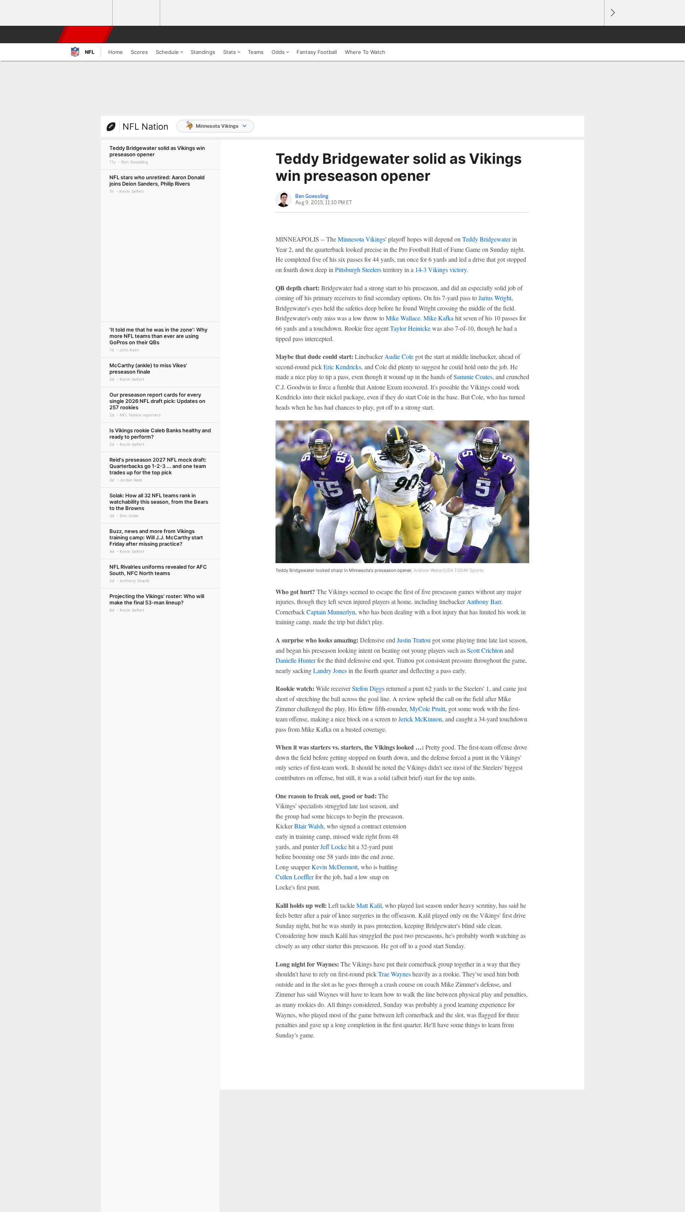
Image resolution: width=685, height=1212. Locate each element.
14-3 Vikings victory (441, 269)
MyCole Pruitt (427, 708)
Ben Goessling (312, 196)
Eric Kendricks (342, 366)
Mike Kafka (438, 318)
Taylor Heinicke (410, 328)
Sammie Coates (472, 376)
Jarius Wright (494, 297)
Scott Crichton (485, 650)
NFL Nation (145, 126)
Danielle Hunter (296, 660)
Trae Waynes (394, 974)
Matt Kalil (369, 905)
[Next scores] (612, 13)
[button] (594, 34)
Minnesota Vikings (217, 126)
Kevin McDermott (335, 867)
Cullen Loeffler (295, 877)
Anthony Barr (484, 601)
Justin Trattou (414, 640)
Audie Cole (399, 356)
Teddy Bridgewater (486, 239)
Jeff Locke (333, 846)
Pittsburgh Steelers (358, 269)
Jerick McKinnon (420, 719)
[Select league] (89, 13)
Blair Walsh (308, 826)
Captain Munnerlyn (330, 612)
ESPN (86, 34)
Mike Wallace (403, 318)
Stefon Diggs (368, 688)
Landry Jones (330, 670)
